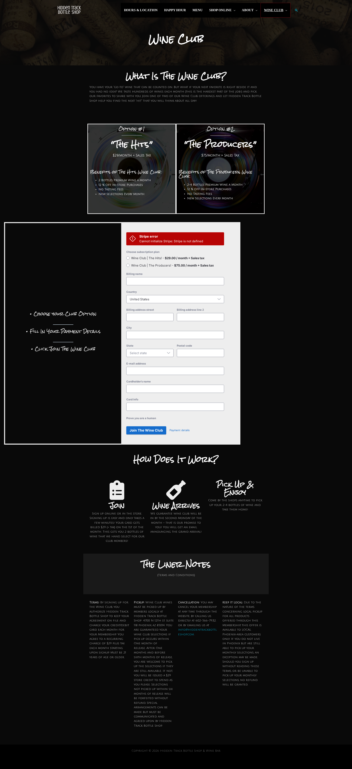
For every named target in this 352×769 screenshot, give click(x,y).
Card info (132, 399)
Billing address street (140, 309)
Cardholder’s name (138, 381)
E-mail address (136, 363)
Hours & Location (141, 10)
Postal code (184, 345)
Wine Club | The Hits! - (168, 258)
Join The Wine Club (146, 430)
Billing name (134, 273)
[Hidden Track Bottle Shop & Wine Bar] (69, 10)
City (129, 327)
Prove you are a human (141, 418)
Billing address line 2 (190, 309)
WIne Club (273, 10)
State (129, 345)
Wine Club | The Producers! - (172, 265)
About (248, 10)
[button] (296, 10)
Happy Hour (175, 10)
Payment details (179, 430)
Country (131, 291)
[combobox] (175, 299)
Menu (197, 10)
